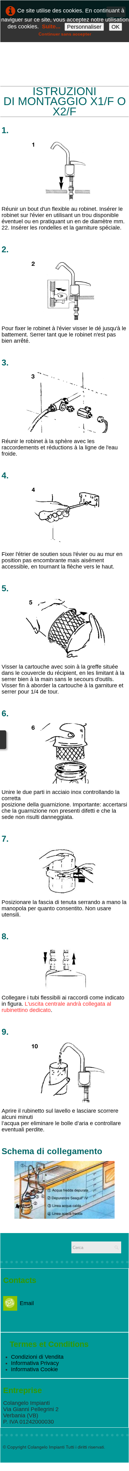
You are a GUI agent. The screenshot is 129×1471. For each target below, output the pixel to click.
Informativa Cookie (34, 1369)
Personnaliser (84, 27)
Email (27, 1303)
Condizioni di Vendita (37, 1357)
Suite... (51, 26)
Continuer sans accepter (65, 33)
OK (115, 27)
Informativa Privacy (35, 1363)
